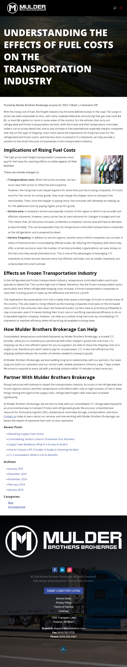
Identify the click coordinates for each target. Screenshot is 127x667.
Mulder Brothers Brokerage (56, 576)
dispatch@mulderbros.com (69, 628)
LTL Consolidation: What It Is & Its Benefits (33, 455)
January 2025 (15, 468)
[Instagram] (69, 569)
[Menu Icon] (120, 8)
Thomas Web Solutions (80, 580)
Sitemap (63, 611)
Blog (10, 502)
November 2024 (17, 479)
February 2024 (16, 484)
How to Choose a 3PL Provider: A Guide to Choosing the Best (43, 449)
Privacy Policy (63, 602)
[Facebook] (54, 569)
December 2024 (17, 474)
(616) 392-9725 (66, 632)
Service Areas (63, 598)
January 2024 (15, 489)
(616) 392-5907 (68, 636)
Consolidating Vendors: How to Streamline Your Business (41, 439)
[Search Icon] (115, 8)
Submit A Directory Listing (63, 590)
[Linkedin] (62, 569)
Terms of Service (63, 606)
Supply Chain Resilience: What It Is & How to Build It (38, 444)
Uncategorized (16, 507)
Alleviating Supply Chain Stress (26, 434)
